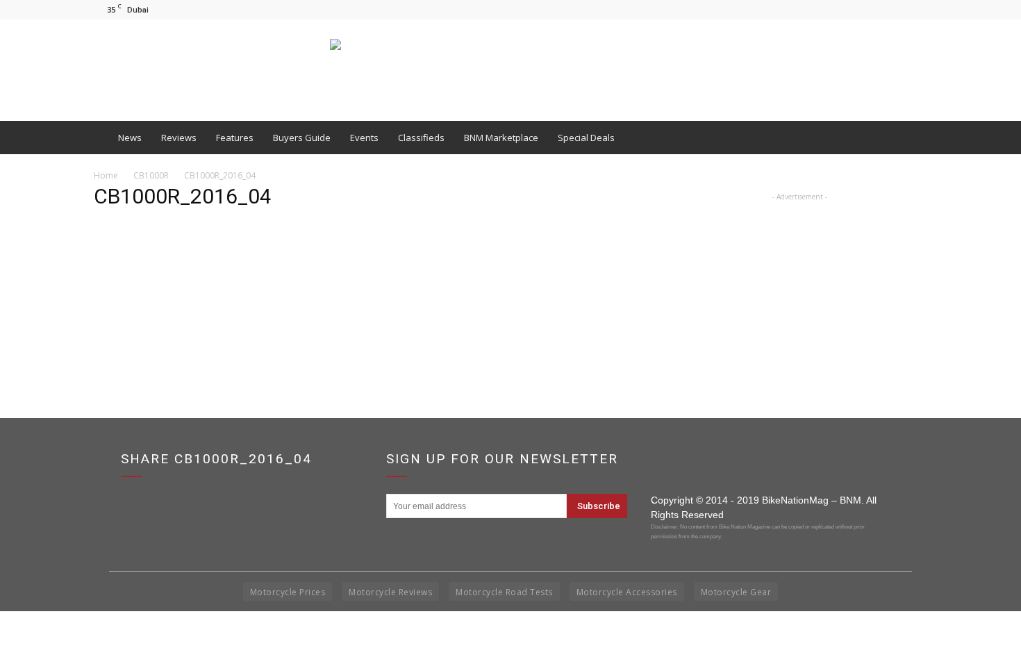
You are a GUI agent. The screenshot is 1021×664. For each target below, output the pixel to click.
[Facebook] (871, 9)
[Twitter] (916, 9)
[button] (910, 137)
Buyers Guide (302, 137)
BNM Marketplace (501, 137)
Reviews (179, 137)
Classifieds (421, 137)
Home (106, 175)
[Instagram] (893, 9)
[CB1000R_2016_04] (128, 288)
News (130, 137)
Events (364, 137)
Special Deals (586, 137)
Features (235, 137)
